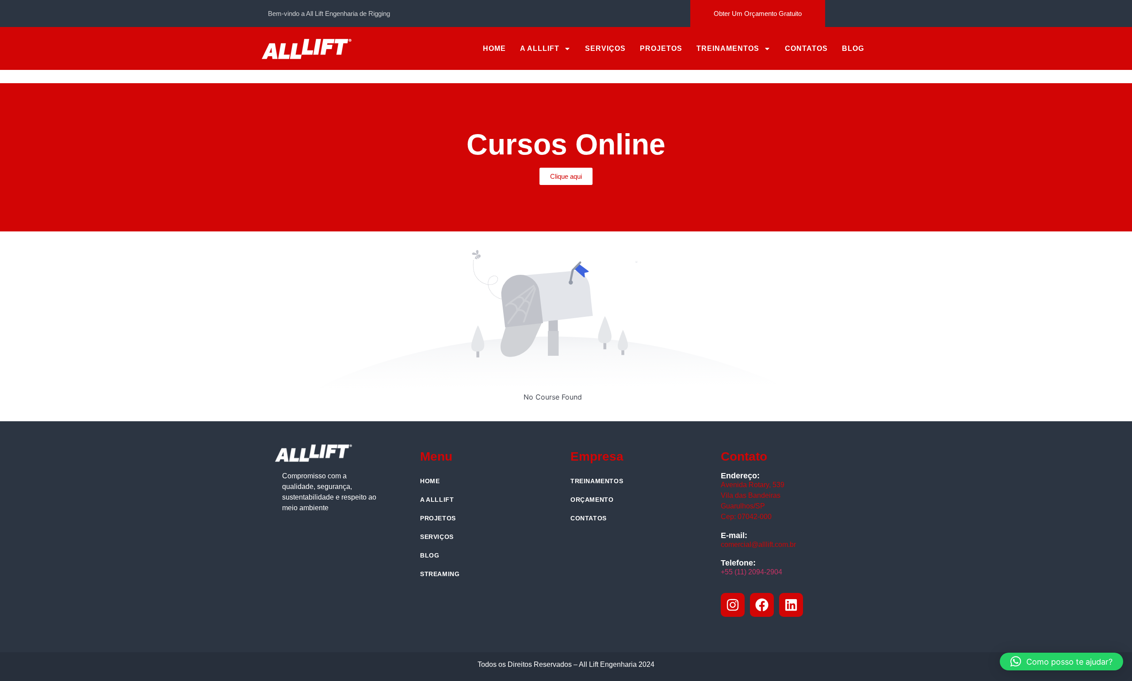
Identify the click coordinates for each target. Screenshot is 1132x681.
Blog (853, 48)
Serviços (605, 48)
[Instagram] (733, 605)
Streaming (439, 573)
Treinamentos (727, 48)
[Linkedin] (791, 605)
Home (494, 48)
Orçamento (591, 499)
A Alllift (539, 48)
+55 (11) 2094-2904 (751, 572)
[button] (1061, 661)
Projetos (661, 48)
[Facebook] (762, 605)
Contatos (806, 48)
